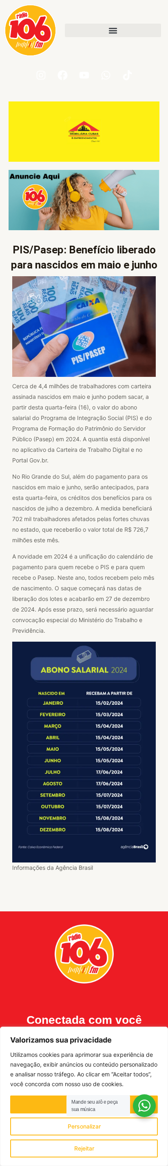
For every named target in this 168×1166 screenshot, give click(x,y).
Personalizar (84, 1126)
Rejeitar (84, 1148)
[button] (113, 30)
